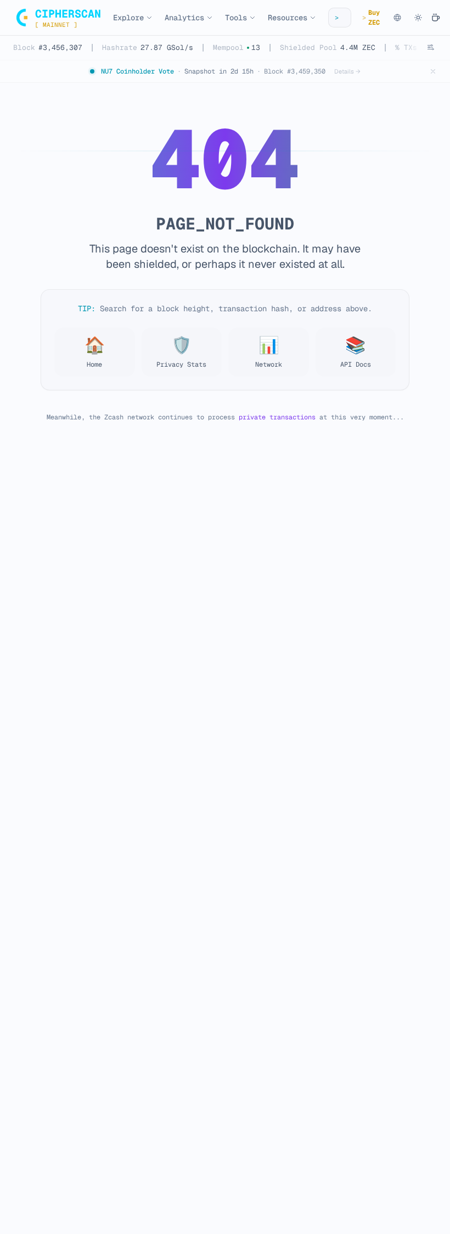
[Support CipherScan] (435, 17)
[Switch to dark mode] (418, 17)
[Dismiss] (433, 71)
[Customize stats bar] (430, 47)
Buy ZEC (371, 17)
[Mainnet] (397, 17)
